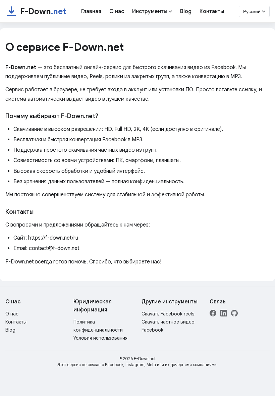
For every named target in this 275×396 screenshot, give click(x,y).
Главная (91, 11)
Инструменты (149, 11)
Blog (185, 11)
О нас (116, 11)
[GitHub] (234, 314)
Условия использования (100, 338)
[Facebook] (213, 314)
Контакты (212, 11)
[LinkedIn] (223, 314)
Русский (252, 11)
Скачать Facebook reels (168, 314)
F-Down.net (145, 358)
